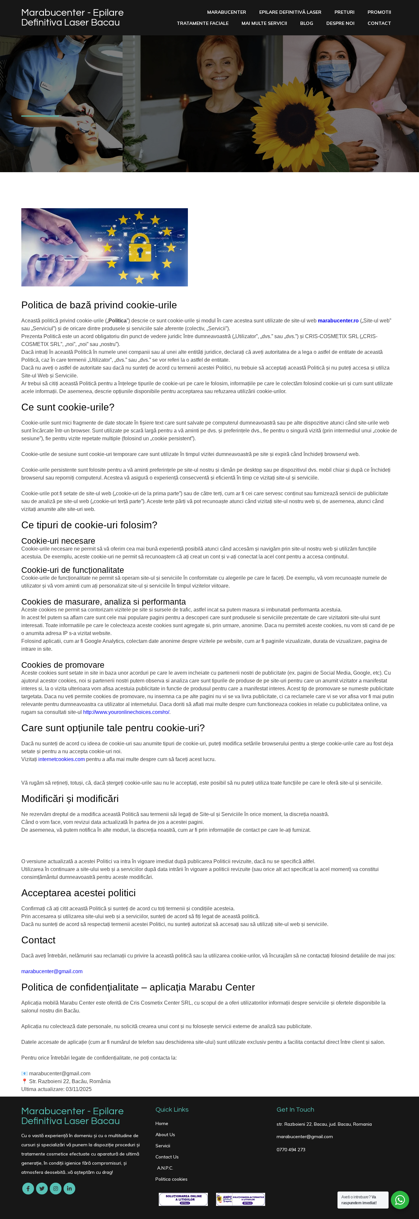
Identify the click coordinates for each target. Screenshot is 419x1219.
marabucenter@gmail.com (51, 971)
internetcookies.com (61, 759)
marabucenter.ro (338, 320)
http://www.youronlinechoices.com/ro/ (126, 712)
